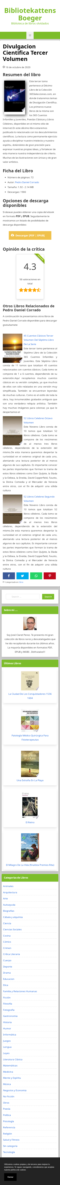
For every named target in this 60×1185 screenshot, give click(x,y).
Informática (9, 1034)
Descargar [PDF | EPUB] (30, 235)
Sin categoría (10, 1146)
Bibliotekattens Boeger (30, 14)
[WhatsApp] (36, 576)
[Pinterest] (50, 576)
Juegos (7, 1040)
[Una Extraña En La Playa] (30, 764)
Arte (5, 898)
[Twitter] (22, 576)
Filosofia (7, 1003)
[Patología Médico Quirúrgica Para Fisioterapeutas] (30, 721)
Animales (8, 886)
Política (7, 1115)
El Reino (30, 822)
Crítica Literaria (11, 954)
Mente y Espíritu (12, 1077)
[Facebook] (9, 576)
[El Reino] (30, 805)
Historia (7, 1022)
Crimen (7, 948)
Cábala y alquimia (13, 917)
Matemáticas (10, 1065)
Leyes (6, 1053)
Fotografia (9, 1009)
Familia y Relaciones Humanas (20, 991)
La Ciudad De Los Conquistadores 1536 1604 (30, 696)
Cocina (7, 935)
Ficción (7, 997)
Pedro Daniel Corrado (27, 182)
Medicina (8, 1071)
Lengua (7, 1046)
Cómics (7, 941)
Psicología (8, 1121)
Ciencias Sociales (12, 929)
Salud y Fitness (11, 1139)
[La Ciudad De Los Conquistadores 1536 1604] (30, 681)
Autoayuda (9, 904)
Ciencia (7, 923)
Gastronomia (10, 1016)
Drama (7, 972)
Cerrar (10, 1177)
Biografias (8, 910)
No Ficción (8, 1096)
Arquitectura (10, 892)
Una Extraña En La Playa (30, 780)
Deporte (7, 966)
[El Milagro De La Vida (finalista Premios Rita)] (30, 848)
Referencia (9, 1127)
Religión (7, 1133)
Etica (5, 985)
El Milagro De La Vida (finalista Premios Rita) (30, 864)
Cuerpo (7, 960)
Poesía (6, 1108)
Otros (21, 582)
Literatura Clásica (12, 1059)
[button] (30, 35)
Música (7, 1084)
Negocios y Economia (15, 1090)
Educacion (8, 979)
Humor (7, 1028)
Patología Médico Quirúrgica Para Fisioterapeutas (30, 737)
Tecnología (9, 1152)
